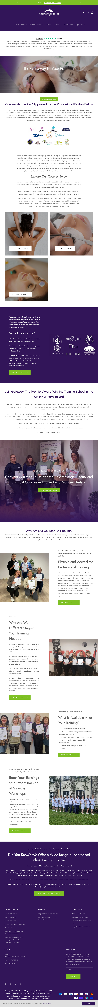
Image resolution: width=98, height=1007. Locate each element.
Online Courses (52, 3)
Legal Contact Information (81, 927)
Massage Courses (20, 249)
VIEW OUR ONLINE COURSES (48, 893)
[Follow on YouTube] (15, 984)
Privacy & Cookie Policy (80, 917)
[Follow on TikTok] (20, 984)
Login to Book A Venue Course (48, 914)
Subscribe (73, 976)
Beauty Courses (65, 249)
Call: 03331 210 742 (11, 960)
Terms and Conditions (79, 914)
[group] (49, 74)
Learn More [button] (47, 1003)
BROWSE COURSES (49, 99)
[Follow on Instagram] (10, 984)
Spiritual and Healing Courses (15, 924)
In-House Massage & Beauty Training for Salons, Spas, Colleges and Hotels (14, 940)
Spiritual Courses (20, 294)
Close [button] (88, 1003)
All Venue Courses (11, 914)
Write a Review (10, 963)
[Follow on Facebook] (6, 984)
